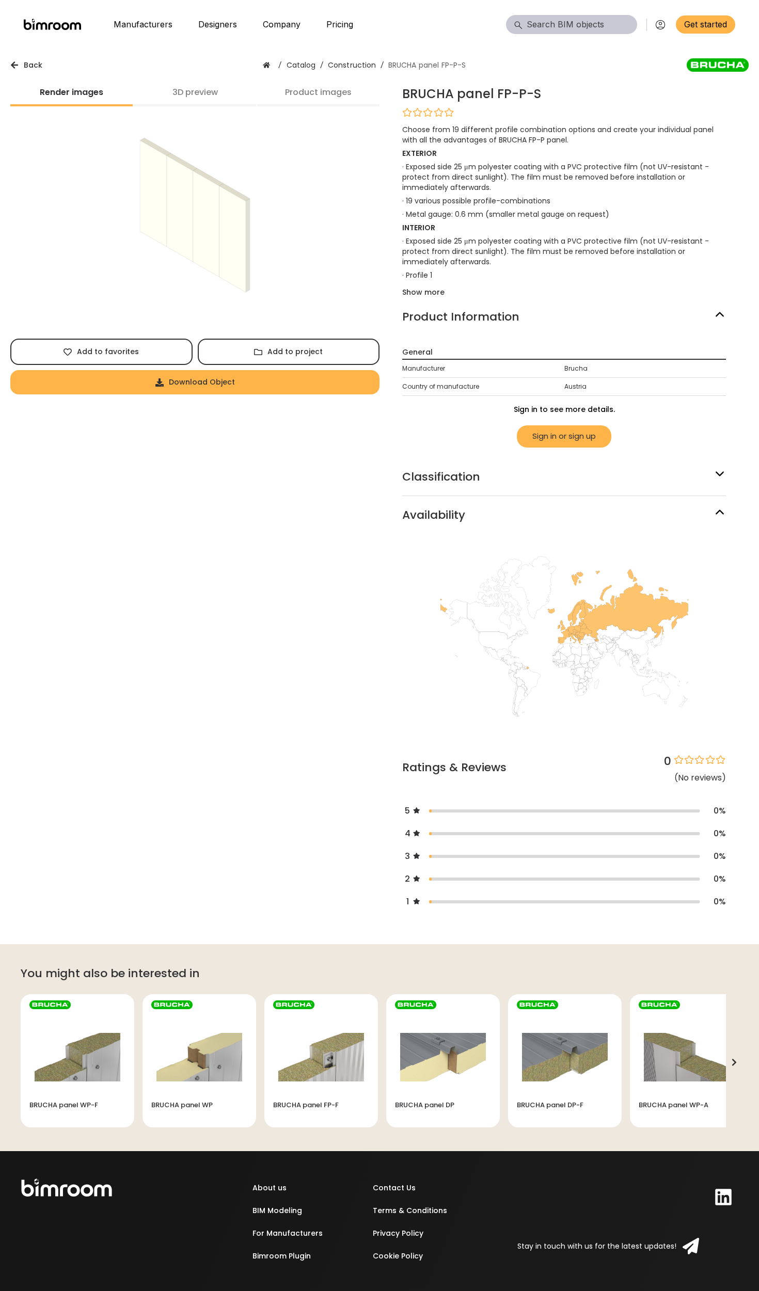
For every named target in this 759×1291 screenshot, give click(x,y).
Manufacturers (143, 24)
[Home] (52, 24)
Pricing (339, 24)
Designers (217, 24)
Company (282, 24)
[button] (564, 112)
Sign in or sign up (564, 436)
